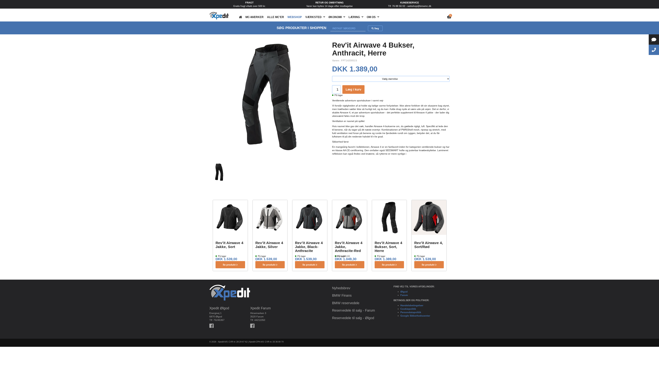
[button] (324, 17)
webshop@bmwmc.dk (419, 6)
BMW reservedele (345, 303)
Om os (371, 17)
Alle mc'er (275, 17)
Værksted (313, 17)
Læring (354, 17)
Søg (376, 28)
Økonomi (335, 17)
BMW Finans (342, 295)
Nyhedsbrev (341, 288)
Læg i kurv (353, 89)
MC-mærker (254, 17)
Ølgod (404, 291)
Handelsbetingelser (411, 305)
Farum (404, 295)
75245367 (218, 320)
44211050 (259, 320)
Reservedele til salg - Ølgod (353, 318)
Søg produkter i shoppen (301, 28)
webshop (294, 17)
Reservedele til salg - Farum (353, 310)
